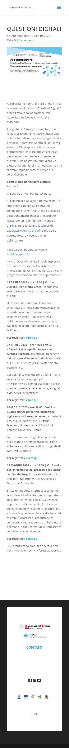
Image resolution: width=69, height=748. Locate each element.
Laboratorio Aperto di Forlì (24, 230)
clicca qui (32, 337)
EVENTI (11, 40)
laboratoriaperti (21, 36)
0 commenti (26, 40)
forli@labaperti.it (18, 254)
